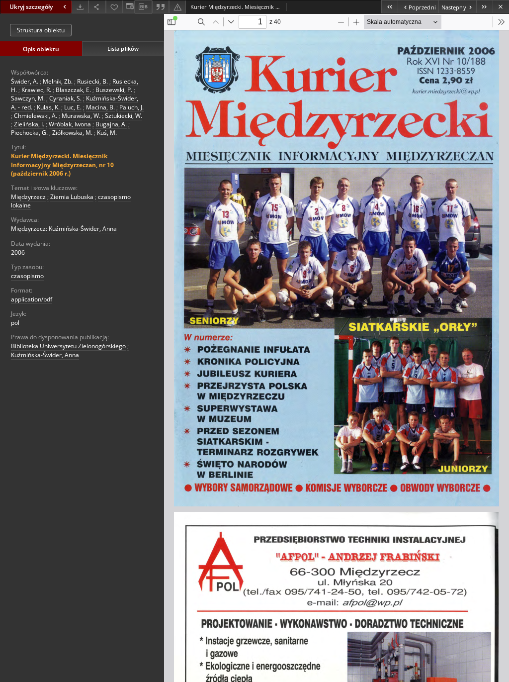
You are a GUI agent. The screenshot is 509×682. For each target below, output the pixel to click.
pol (15, 322)
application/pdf (31, 299)
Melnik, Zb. (58, 81)
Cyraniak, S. (65, 98)
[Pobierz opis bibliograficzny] (143, 7)
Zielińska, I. (29, 124)
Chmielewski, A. (35, 115)
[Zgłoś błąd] (177, 6)
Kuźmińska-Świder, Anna (45, 355)
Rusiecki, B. (92, 81)
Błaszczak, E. (73, 90)
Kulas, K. (48, 107)
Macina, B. (100, 107)
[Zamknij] (501, 6)
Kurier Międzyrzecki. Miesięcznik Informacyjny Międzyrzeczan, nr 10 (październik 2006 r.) (62, 164)
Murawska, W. (81, 115)
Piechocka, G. (29, 132)
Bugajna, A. (111, 124)
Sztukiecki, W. (123, 115)
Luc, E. (73, 107)
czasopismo (27, 276)
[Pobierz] (80, 6)
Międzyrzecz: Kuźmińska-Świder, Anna (64, 228)
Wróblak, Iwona (70, 124)
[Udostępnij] (96, 6)
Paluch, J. (131, 107)
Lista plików (123, 48)
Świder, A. (24, 81)
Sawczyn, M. (28, 98)
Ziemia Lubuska (71, 197)
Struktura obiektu (41, 30)
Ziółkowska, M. (72, 132)
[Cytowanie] (160, 6)
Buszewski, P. (113, 90)
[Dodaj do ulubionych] (114, 6)
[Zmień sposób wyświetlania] (129, 6)
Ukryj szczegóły (31, 6)
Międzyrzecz (28, 197)
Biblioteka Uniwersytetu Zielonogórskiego (68, 346)
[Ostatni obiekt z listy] (484, 6)
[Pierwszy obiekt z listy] (389, 6)
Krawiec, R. (36, 90)
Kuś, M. (107, 132)
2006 (18, 252)
